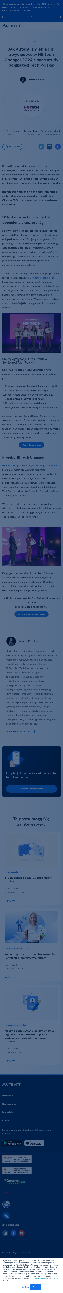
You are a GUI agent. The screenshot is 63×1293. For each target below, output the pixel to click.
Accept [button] (35, 1287)
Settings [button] (25, 1287)
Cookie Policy (39, 1278)
